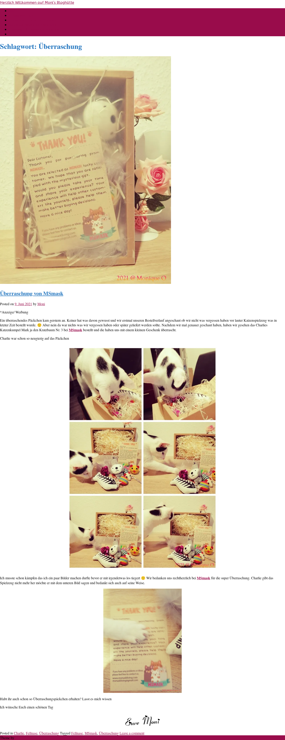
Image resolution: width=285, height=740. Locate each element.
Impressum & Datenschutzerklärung (34, 29)
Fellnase (31, 733)
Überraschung (49, 733)
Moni (41, 303)
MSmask (203, 577)
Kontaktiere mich (21, 15)
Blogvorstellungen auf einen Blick (33, 24)
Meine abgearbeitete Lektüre (29, 34)
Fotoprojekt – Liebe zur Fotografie (33, 20)
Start (12, 10)
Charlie (19, 733)
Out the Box (23, 737)
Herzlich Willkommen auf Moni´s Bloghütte (37, 2)
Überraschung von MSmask (31, 293)
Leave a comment (132, 733)
